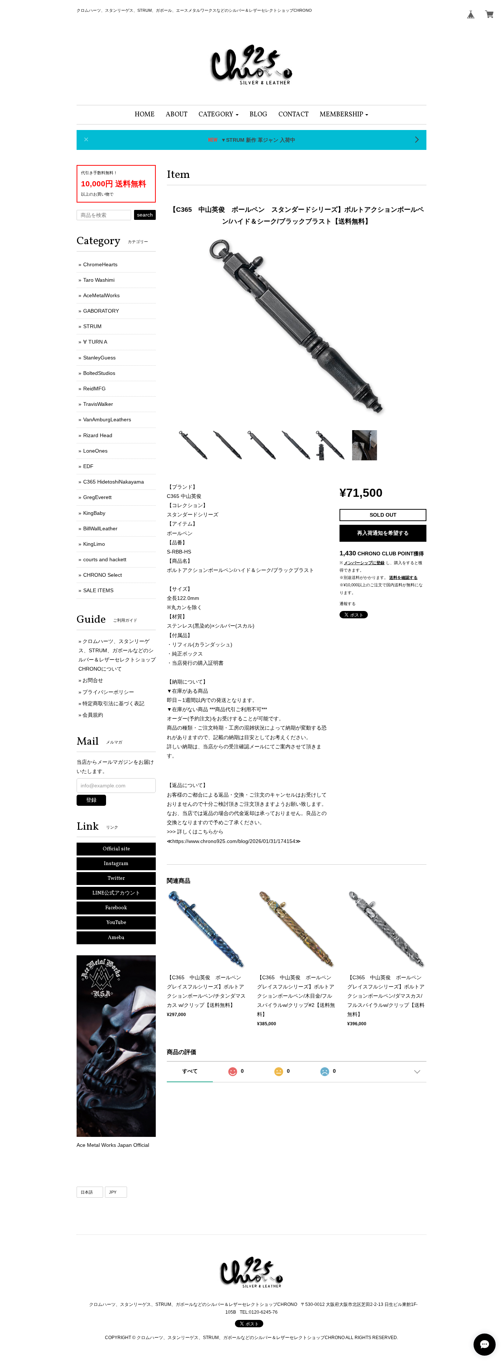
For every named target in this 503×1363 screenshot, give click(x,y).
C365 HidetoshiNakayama (113, 482)
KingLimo (94, 544)
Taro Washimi (99, 280)
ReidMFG (94, 388)
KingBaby (94, 513)
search (145, 215)
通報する (348, 603)
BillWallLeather (100, 528)
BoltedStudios (99, 373)
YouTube (116, 922)
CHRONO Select (102, 575)
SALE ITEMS (98, 590)
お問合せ (92, 680)
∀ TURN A (95, 342)
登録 (91, 800)
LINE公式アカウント (116, 893)
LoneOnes (95, 451)
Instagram (116, 863)
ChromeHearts (100, 264)
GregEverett (97, 497)
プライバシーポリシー (108, 692)
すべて (190, 1071)
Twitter (116, 878)
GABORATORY (101, 311)
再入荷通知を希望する (383, 533)
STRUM (92, 326)
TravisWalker (98, 404)
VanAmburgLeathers (107, 419)
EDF (88, 466)
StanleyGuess (99, 358)
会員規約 (92, 715)
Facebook (116, 907)
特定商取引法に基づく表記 (113, 703)
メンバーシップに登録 (364, 563)
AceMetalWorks (101, 295)
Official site (116, 849)
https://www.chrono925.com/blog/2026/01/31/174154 (233, 841)
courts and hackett (104, 559)
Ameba (116, 937)
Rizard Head (97, 435)
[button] (218, 114)
